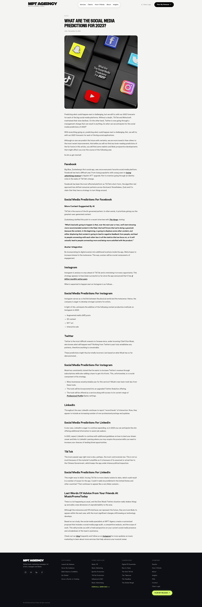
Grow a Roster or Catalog (70, 579)
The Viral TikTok (127, 571)
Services (83, 4)
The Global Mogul (128, 583)
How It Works (99, 4)
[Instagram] (25, 572)
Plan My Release (163, 4)
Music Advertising (98, 583)
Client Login (147, 4)
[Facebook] (42, 572)
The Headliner (126, 579)
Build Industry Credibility (69, 571)
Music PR (95, 564)
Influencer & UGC (97, 579)
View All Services (101, 587)
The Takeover (126, 575)
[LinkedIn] (36, 572)
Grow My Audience (67, 568)
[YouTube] (31, 572)
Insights (115, 4)
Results (154, 564)
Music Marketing (97, 568)
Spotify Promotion (98, 571)
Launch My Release (67, 564)
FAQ (153, 579)
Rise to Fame (126, 568)
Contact (155, 583)
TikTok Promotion (98, 575)
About (109, 4)
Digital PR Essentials (129, 564)
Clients (90, 4)
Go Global (64, 575)
